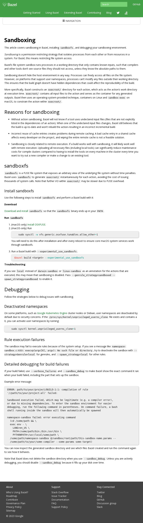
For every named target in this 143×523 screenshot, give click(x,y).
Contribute (12, 499)
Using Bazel (52, 12)
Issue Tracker (59, 496)
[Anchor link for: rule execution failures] (46, 339)
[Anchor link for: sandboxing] (38, 39)
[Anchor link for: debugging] (31, 289)
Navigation (73, 20)
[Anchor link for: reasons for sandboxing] (62, 111)
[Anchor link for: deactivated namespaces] (49, 306)
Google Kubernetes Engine (52, 313)
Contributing (94, 12)
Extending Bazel (73, 12)
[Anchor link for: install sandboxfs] (35, 190)
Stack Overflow (60, 492)
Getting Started (31, 12)
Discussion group (106, 503)
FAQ (53, 503)
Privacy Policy (13, 507)
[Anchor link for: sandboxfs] (30, 165)
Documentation (60, 499)
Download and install (16, 211)
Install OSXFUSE (36, 224)
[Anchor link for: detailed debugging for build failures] (71, 364)
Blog (108, 12)
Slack (100, 507)
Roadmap (11, 496)
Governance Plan (15, 503)
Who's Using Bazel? (17, 492)
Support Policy (59, 507)
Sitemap (10, 510)
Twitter (101, 492)
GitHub (136, 4)
